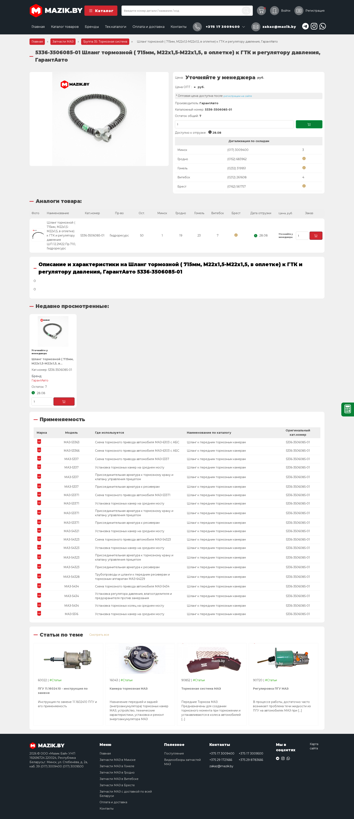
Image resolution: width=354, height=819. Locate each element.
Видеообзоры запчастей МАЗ (182, 762)
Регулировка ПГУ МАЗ (271, 688)
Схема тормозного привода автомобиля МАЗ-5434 (132, 586)
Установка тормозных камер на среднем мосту (129, 467)
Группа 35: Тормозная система (105, 41)
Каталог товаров (65, 27)
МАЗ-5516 (71, 614)
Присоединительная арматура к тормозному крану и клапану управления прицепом (134, 477)
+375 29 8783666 (251, 760)
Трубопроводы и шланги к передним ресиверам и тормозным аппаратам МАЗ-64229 (132, 577)
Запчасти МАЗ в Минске (118, 760)
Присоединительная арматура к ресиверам (127, 487)
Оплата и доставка (149, 27)
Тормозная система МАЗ (201, 688)
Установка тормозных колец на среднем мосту (129, 605)
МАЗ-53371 (71, 495)
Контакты (179, 27)
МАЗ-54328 (71, 577)
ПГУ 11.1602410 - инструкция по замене (63, 691)
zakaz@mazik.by (221, 766)
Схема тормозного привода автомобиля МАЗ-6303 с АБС (137, 442)
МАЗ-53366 (71, 450)
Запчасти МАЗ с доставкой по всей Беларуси (126, 794)
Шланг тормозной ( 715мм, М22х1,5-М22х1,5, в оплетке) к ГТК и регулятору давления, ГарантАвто (53, 361)
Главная (38, 27)
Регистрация (314, 10)
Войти (285, 10)
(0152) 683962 (237, 159)
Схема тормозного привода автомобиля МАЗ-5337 (132, 459)
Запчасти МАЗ (63, 41)
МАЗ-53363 (71, 442)
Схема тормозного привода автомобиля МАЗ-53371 (132, 495)
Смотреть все (99, 635)
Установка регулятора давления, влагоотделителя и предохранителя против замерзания (133, 596)
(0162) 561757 (236, 186)
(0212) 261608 (237, 177)
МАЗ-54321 (71, 531)
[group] (99, 119)
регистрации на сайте (238, 95)
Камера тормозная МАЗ (129, 688)
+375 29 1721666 (220, 760)
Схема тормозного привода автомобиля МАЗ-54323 (133, 539)
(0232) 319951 (236, 168)
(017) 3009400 (237, 150)
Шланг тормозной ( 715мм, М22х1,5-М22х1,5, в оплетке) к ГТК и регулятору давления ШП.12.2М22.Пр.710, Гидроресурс (61, 235)
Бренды (92, 27)
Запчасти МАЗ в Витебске (119, 779)
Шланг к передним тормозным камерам (216, 442)
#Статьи (55, 680)
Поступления (174, 753)
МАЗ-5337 (71, 459)
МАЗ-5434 (71, 586)
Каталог (104, 11)
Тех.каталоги (115, 27)
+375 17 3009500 (251, 753)
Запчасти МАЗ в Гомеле (117, 766)
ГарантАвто (209, 103)
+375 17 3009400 (221, 753)
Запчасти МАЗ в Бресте (117, 785)
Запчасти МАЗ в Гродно (117, 772)
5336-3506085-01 (298, 442)
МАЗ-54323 (71, 539)
